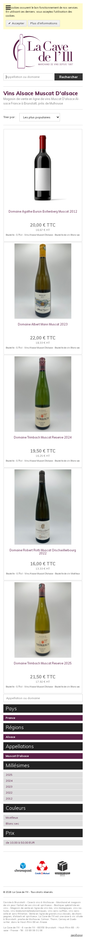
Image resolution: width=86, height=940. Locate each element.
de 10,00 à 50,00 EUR (20, 842)
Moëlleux (12, 817)
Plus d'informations (43, 23)
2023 (9, 786)
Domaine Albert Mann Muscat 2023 (43, 324)
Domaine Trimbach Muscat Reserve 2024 (43, 437)
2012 (9, 798)
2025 (9, 774)
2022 (9, 792)
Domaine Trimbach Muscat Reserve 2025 (43, 663)
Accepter (18, 23)
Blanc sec (12, 823)
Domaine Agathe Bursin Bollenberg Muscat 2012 (43, 211)
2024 (9, 780)
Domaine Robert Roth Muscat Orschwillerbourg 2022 (43, 551)
